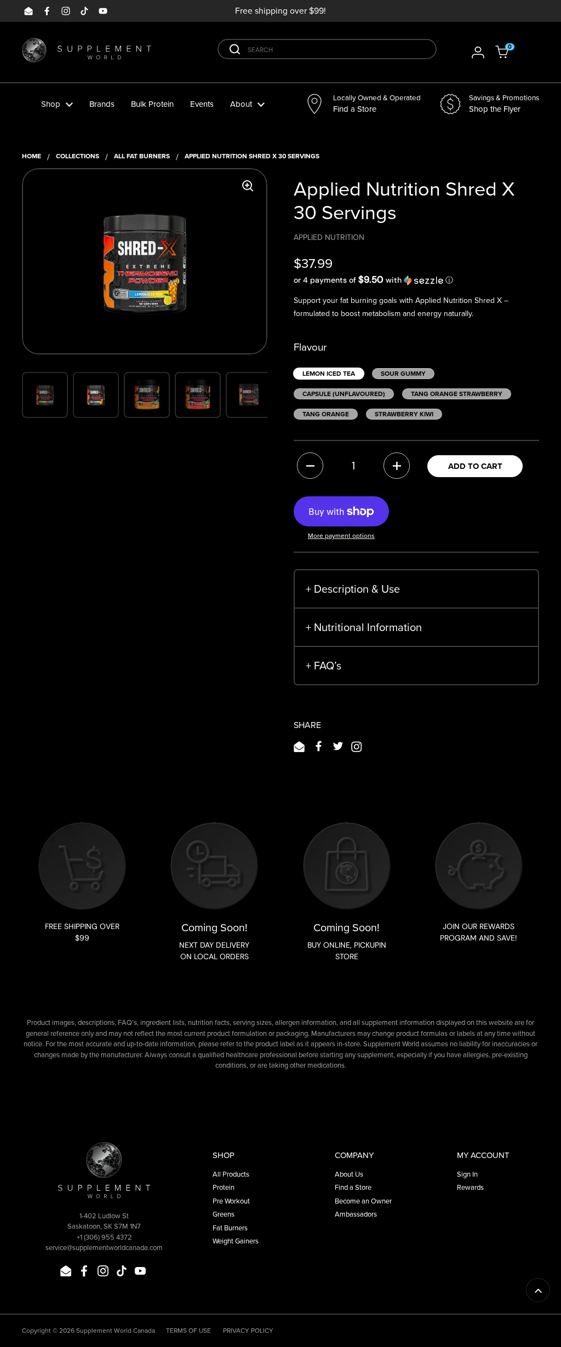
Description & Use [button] (353, 589)
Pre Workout (231, 1201)
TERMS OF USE (188, 1330)
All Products (231, 1174)
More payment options (341, 535)
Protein (223, 1187)
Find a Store (353, 1187)
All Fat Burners (142, 156)
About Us (349, 1174)
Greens (223, 1214)
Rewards (470, 1187)
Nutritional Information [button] (364, 627)
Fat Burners (230, 1228)
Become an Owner (363, 1201)
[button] (509, 52)
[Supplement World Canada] (86, 52)
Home (31, 156)
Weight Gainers (236, 1241)
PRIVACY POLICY (248, 1330)
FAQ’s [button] (323, 665)
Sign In (467, 1174)
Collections (77, 156)
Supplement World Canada (115, 1330)
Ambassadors (356, 1214)
